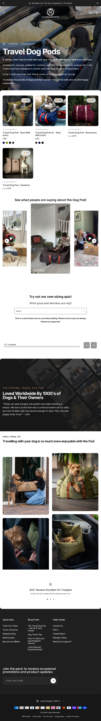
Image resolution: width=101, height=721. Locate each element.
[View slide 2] (50, 599)
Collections (13, 44)
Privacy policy (36, 716)
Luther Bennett (10, 129)
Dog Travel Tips (35, 634)
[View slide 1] (47, 599)
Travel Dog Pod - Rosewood (82, 132)
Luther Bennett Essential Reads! (35, 648)
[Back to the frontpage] (4, 43)
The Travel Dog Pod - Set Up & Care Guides (37, 628)
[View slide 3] (53, 599)
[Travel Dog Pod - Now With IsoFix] (18, 111)
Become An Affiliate (11, 641)
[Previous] (4, 3)
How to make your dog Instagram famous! (36, 640)
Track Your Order (10, 626)
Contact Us (58, 626)
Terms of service (10, 630)
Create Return (59, 634)
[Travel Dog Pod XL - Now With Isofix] (50, 111)
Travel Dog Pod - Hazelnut (16, 185)
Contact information (72, 716)
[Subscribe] (53, 680)
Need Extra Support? (62, 641)
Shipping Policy (9, 634)
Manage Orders (60, 638)
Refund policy (9, 638)
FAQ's (55, 630)
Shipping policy (60, 716)
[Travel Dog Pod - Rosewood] (83, 111)
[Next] (97, 3)
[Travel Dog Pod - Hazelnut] (18, 163)
